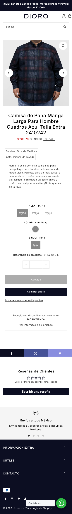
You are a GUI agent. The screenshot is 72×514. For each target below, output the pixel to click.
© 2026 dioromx (13, 508)
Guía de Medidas (27, 151)
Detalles (10, 151)
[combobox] (36, 26)
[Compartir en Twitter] (36, 353)
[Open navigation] (11, 15)
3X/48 (48, 213)
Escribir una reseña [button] (36, 391)
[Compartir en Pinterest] (60, 353)
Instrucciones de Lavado (20, 157)
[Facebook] (5, 499)
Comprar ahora (36, 291)
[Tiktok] (25, 499)
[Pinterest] (19, 499)
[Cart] (69, 16)
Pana (35, 245)
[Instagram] (12, 499)
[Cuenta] (64, 16)
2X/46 (35, 213)
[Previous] (6, 5)
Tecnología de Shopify (38, 508)
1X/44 (22, 213)
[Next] (65, 5)
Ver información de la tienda (36, 325)
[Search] (64, 26)
